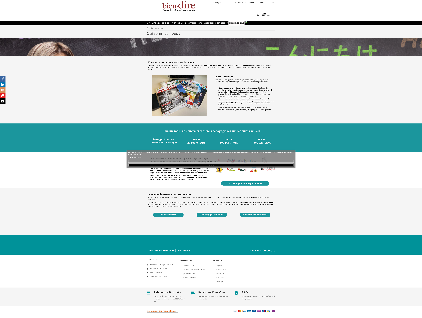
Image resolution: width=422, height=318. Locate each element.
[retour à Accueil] (147, 28)
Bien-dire (268, 65)
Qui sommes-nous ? (164, 33)
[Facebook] (273, 250)
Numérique (219, 281)
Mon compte (271, 3)
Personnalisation (211, 161)
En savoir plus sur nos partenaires (245, 183)
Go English (176, 67)
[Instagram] (265, 250)
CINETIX (163, 311)
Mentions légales (188, 266)
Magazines (219, 266)
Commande (252, 3)
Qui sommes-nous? (189, 273)
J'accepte (211, 165)
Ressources (219, 277)
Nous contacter (168, 214)
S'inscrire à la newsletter (255, 214)
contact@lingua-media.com (159, 276)
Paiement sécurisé (189, 277)
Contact (261, 3)
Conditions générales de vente (193, 270)
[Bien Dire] (178, 5)
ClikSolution (173, 311)
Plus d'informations (135, 157)
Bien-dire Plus (220, 270)
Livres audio (219, 273)
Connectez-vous (240, 3)
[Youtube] (269, 250)
